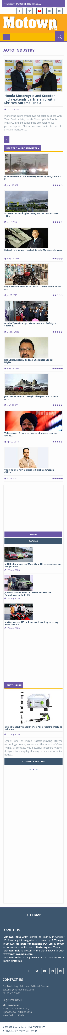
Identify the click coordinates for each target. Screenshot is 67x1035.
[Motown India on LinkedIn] (59, 11)
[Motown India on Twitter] (29, 11)
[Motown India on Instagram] (49, 11)
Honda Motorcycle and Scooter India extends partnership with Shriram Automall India (29, 99)
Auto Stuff (14, 685)
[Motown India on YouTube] (39, 11)
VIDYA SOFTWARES (28, 1030)
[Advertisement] (33, 507)
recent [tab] (33, 534)
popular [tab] (33, 541)
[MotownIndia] (33, 23)
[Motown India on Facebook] (19, 11)
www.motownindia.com (18, 954)
